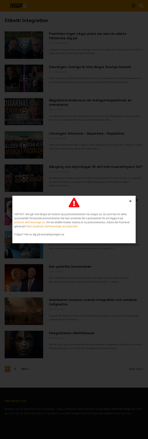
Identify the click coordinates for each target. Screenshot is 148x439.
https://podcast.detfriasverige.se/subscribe (51, 226)
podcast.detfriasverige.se (29, 222)
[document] (74, 219)
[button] (130, 201)
